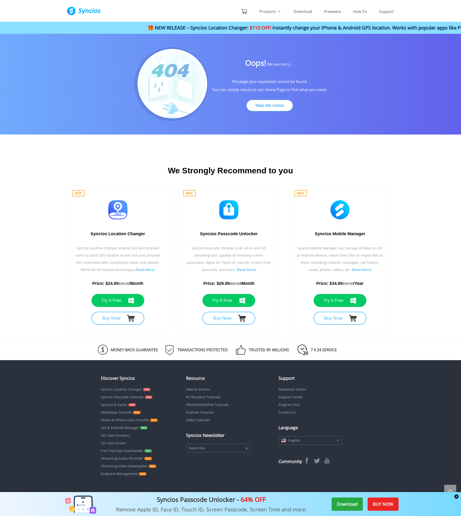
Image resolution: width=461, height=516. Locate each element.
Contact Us (287, 412)
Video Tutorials (198, 420)
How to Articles (198, 389)
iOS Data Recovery (115, 435)
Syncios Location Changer (121, 389)
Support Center (291, 397)
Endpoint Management (119, 473)
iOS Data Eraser (113, 443)
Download (303, 11)
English (294, 440)
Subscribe (197, 448)
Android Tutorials (200, 412)
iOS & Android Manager (120, 427)
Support (386, 11)
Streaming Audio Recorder (122, 458)
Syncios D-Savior (114, 404)
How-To (360, 11)
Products (268, 11)
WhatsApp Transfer (116, 412)
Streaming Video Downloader (124, 466)
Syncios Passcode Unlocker (122, 397)
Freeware (332, 11)
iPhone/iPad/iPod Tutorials (207, 404)
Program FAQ (289, 404)
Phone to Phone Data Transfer (125, 420)
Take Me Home (269, 105)
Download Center (292, 389)
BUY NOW (383, 504)
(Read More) (145, 269)
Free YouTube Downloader (122, 450)
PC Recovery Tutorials (203, 397)
